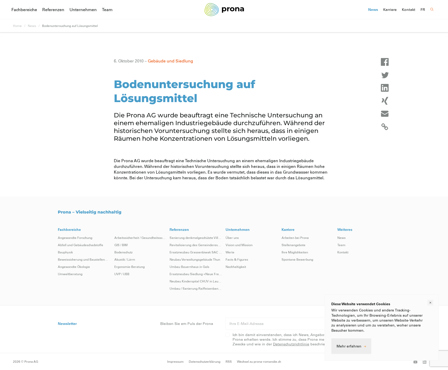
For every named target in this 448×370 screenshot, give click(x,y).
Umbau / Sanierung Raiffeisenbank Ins (196, 288)
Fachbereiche (24, 9)
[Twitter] (385, 75)
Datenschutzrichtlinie (291, 343)
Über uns (232, 238)
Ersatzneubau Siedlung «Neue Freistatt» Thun (196, 274)
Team (107, 9)
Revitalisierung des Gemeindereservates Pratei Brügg (196, 245)
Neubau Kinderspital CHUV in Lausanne (196, 281)
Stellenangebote (293, 245)
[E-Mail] (385, 114)
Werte (230, 252)
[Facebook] (385, 62)
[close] (430, 302)
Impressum (175, 361)
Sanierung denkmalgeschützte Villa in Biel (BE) (196, 238)
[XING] (385, 101)
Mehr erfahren (349, 346)
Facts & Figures (237, 259)
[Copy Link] (385, 127)
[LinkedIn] (385, 88)
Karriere (390, 9)
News (373, 9)
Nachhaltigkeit (236, 267)
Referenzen (53, 9)
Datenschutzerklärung (204, 361)
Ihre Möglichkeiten (295, 252)
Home (17, 26)
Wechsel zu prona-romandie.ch (259, 361)
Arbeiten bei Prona (295, 238)
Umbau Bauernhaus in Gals (189, 267)
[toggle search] (432, 9)
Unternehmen (83, 9)
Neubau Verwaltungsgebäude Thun (195, 259)
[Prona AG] (224, 9)
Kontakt (408, 9)
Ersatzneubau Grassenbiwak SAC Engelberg (196, 252)
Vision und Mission (239, 245)
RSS (229, 361)
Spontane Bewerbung (297, 259)
